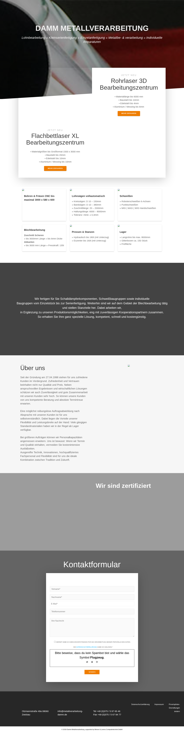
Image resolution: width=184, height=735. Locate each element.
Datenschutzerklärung (86, 647)
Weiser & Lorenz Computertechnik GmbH (109, 729)
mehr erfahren (128, 113)
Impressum (159, 704)
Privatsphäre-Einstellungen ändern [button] (174, 707)
